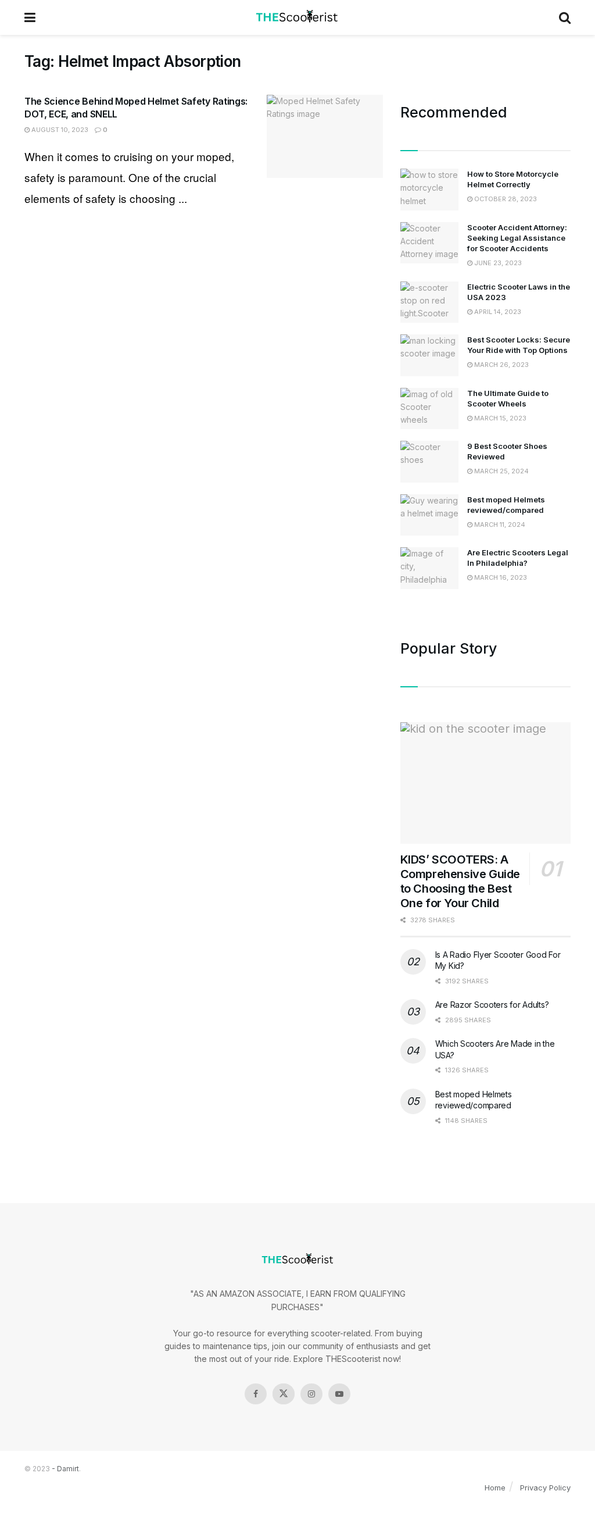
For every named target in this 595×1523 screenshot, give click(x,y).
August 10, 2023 (59, 130)
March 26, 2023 (500, 365)
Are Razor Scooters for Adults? (492, 1005)
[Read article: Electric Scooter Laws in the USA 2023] (429, 302)
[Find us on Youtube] (339, 1393)
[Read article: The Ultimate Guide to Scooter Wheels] (429, 409)
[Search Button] (565, 17)
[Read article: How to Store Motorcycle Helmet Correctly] (429, 190)
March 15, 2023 (499, 418)
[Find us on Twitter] (284, 1393)
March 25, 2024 (500, 471)
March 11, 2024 (498, 524)
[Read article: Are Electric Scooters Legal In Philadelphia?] (429, 568)
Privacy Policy (545, 1487)
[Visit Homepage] (297, 17)
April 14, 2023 (496, 312)
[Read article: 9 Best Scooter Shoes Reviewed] (429, 462)
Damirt (68, 1468)
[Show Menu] (29, 17)
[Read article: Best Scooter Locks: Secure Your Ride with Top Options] (429, 355)
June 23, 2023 (497, 263)
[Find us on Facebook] (256, 1393)
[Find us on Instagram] (311, 1393)
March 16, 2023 (499, 577)
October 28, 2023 (504, 199)
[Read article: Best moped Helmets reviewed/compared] (429, 515)
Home (495, 1487)
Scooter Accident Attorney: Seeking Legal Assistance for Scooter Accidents (517, 238)
